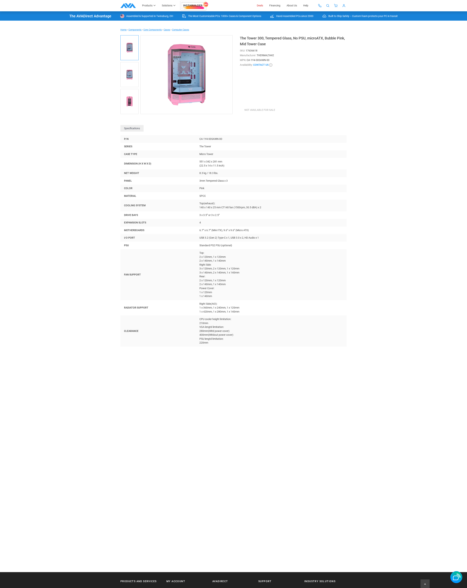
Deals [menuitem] (260, 5)
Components (135, 29)
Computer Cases (180, 29)
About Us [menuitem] (292, 5)
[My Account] (344, 5)
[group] (186, 74)
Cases (167, 29)
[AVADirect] (128, 5)
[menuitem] (195, 5)
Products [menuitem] (147, 5)
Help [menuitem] (305, 5)
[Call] (320, 5)
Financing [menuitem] (274, 5)
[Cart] (336, 5)
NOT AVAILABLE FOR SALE (259, 109)
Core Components (152, 29)
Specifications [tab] (132, 128)
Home (123, 29)
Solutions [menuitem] (167, 5)
